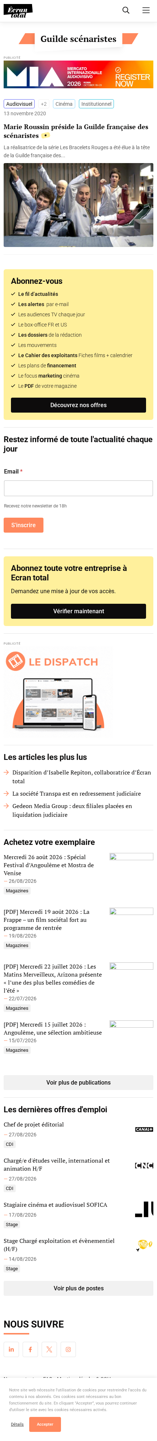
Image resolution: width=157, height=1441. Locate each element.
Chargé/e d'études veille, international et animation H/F (57, 1164)
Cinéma (64, 104)
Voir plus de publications (78, 1082)
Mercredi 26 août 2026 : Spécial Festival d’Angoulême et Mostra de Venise (49, 865)
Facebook (30, 1349)
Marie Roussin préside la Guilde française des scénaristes (76, 131)
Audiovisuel (19, 104)
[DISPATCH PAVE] (78, 692)
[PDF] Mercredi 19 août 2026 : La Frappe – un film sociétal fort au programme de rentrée (46, 920)
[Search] (126, 10)
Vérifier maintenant (78, 611)
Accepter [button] (45, 1424)
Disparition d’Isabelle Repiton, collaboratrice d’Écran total (81, 776)
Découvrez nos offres (78, 405)
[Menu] (146, 10)
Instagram (68, 1349)
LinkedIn (11, 1349)
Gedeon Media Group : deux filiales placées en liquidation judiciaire (72, 810)
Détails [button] (17, 1424)
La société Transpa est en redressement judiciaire (76, 793)
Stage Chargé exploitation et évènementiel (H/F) (59, 1245)
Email (13, 471)
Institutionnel (96, 104)
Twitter (49, 1349)
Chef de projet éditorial (34, 1124)
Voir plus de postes (79, 1288)
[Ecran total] (18, 11)
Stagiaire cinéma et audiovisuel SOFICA (55, 1205)
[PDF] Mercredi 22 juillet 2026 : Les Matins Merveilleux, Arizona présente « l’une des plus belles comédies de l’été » (53, 978)
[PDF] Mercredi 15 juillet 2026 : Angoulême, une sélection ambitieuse (53, 1028)
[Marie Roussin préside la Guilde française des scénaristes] (78, 151)
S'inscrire (23, 525)
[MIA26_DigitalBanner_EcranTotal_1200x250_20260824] (78, 76)
